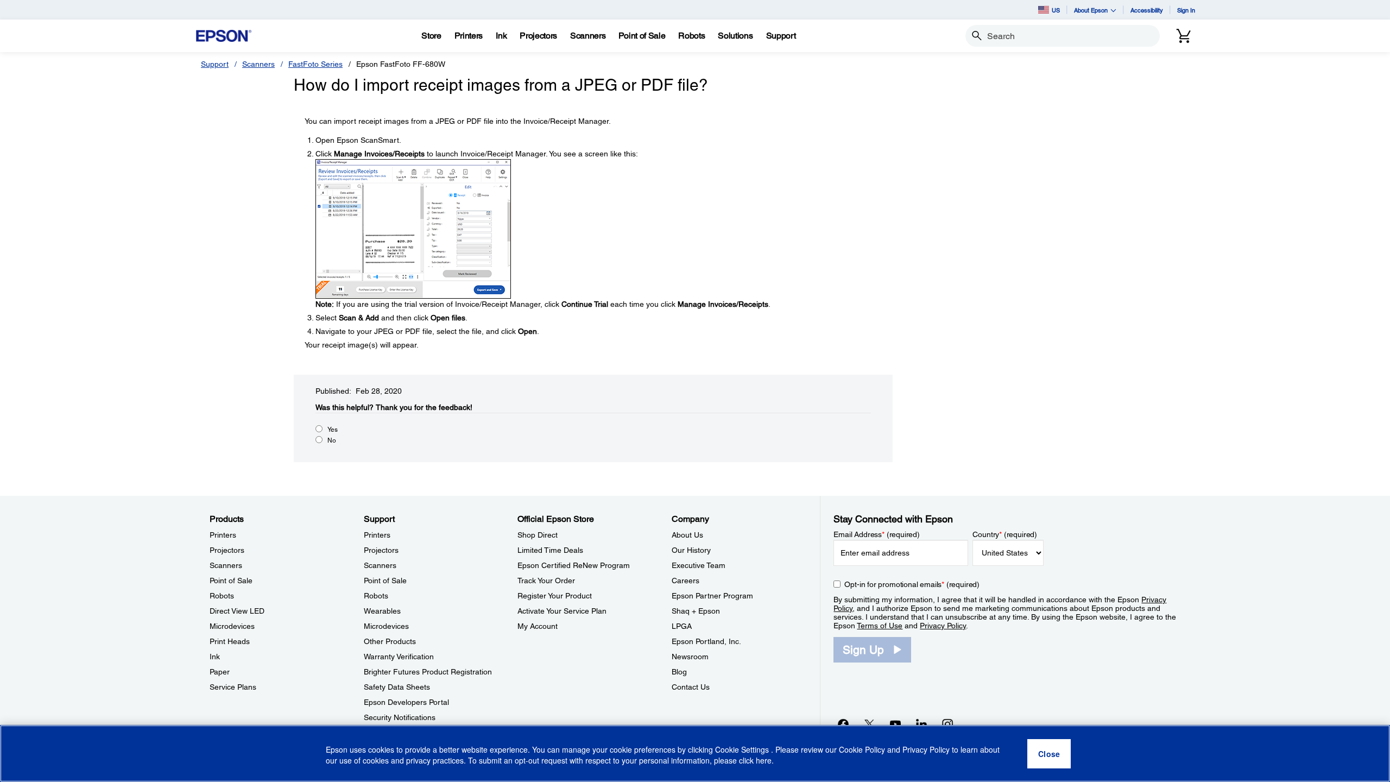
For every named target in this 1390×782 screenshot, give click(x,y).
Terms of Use (879, 625)
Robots (222, 595)
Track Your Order (546, 580)
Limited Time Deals (550, 550)
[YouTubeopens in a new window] (895, 724)
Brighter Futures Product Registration (428, 671)
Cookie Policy (862, 749)
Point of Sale (231, 580)
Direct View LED (237, 611)
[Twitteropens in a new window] (869, 724)
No (331, 440)
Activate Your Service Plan (561, 611)
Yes (332, 429)
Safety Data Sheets (397, 687)
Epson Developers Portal (406, 702)
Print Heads (230, 641)
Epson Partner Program (712, 595)
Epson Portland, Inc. (706, 641)
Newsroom (690, 656)
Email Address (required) (876, 534)
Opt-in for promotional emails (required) (912, 584)
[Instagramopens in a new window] (947, 724)
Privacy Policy (943, 625)
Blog (679, 671)
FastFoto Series (315, 64)
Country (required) (1004, 534)
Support (215, 64)
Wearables (382, 611)
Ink (215, 656)
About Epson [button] (1091, 10)
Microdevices (232, 626)
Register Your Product (554, 595)
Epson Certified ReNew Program (573, 565)
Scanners (258, 64)
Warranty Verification (399, 656)
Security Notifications (399, 717)
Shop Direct (537, 535)
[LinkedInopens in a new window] (921, 724)
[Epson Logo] (223, 36)
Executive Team (698, 565)
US (1056, 10)
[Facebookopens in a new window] (843, 724)
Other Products (390, 641)
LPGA (682, 626)
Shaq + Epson (696, 611)
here (764, 760)
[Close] (1049, 753)
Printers (223, 535)
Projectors (227, 550)
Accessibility (1146, 10)
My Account (537, 626)
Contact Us (691, 687)
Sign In (1186, 10)
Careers (685, 580)
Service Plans (233, 687)
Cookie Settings (743, 749)
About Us (687, 535)
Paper (220, 671)
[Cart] (1184, 36)
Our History (691, 550)
